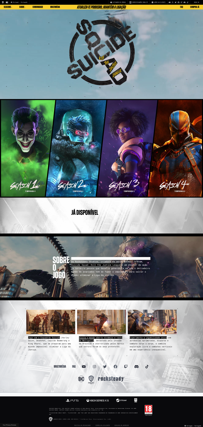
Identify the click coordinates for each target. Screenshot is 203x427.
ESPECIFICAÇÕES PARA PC (140, 2)
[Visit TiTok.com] (187, 2)
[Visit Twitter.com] (175, 2)
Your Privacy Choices (9, 425)
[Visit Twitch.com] (181, 2)
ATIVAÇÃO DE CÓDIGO (119, 2)
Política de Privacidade (82, 425)
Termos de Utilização (102, 425)
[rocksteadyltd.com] (111, 379)
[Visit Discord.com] (184, 2)
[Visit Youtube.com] (169, 2)
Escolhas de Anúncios (121, 425)
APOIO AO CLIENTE (159, 2)
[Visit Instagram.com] (172, 2)
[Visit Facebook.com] (178, 2)
